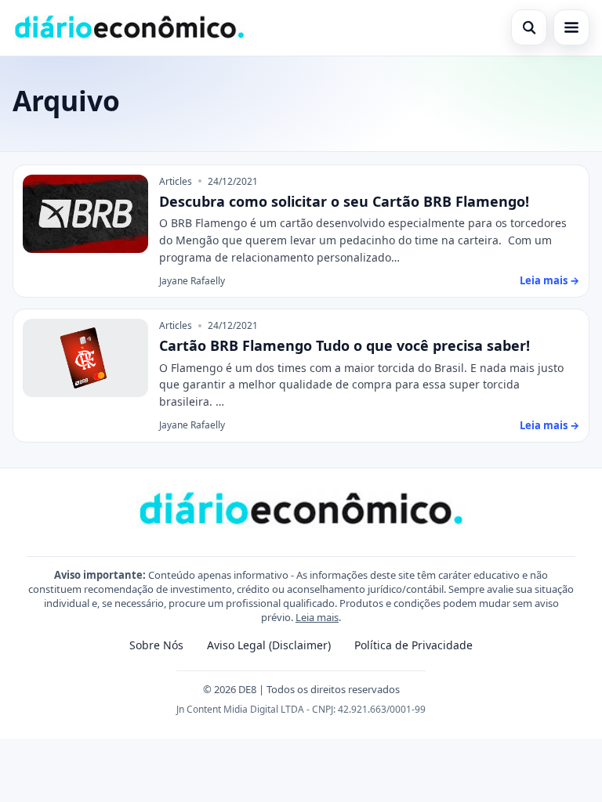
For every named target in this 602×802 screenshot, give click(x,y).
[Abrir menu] (571, 27)
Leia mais (317, 617)
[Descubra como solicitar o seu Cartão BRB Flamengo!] (85, 214)
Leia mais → (549, 280)
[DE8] (129, 27)
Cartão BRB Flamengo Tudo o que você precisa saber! (344, 345)
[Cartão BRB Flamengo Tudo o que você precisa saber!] (85, 358)
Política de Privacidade (413, 645)
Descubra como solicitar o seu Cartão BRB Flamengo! (344, 201)
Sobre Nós (156, 645)
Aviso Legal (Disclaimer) (269, 645)
